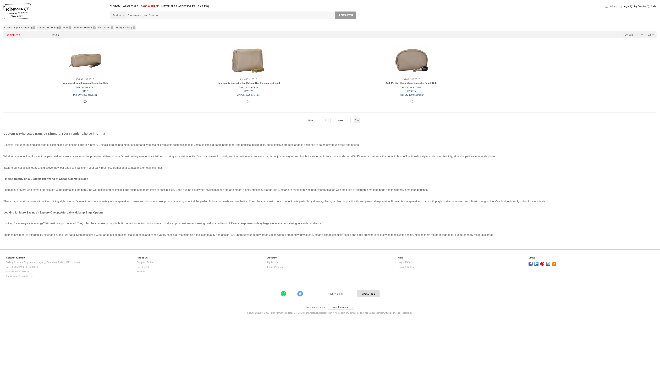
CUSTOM (115, 6)
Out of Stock (143, 267)
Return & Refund (406, 267)
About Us (142, 257)
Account (272, 257)
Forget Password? (276, 267)
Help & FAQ (404, 262)
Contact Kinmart (15, 257)
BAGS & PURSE (150, 6)
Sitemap (141, 271)
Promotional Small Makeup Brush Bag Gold (85, 83)
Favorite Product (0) (631, 12)
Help (400, 257)
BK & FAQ (203, 6)
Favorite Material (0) (631, 17)
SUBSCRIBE (368, 293)
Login (626, 6)
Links (532, 257)
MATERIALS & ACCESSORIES (178, 6)
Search (347, 15)
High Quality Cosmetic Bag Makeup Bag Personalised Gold (248, 83)
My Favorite (640, 6)
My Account (273, 262)
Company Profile (145, 262)
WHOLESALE (130, 6)
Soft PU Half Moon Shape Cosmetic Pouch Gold (411, 83)
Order (654, 6)
